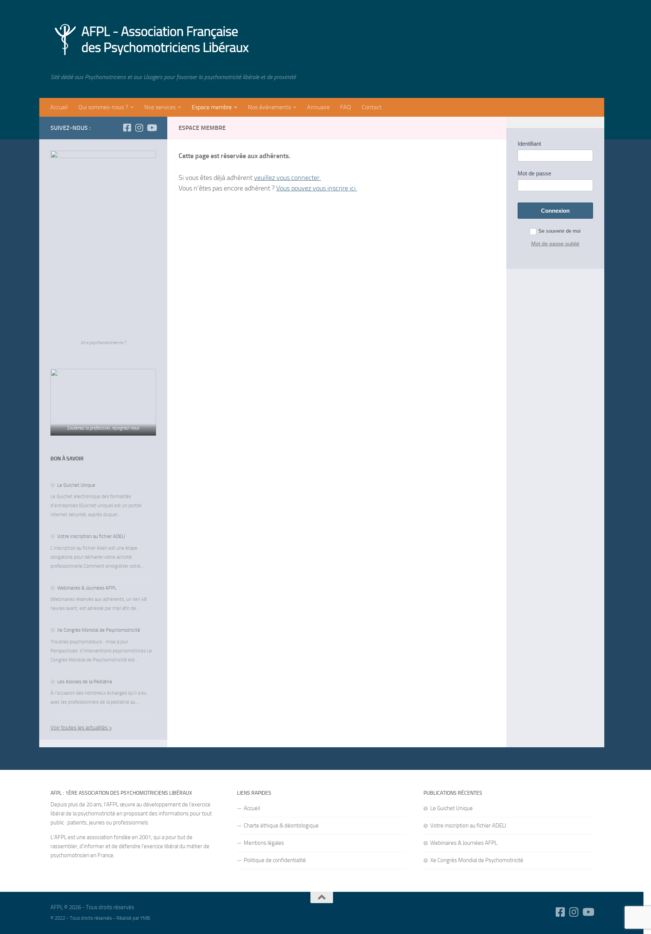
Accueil (59, 107)
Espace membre (212, 107)
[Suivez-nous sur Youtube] (151, 127)
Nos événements (269, 107)
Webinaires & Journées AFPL (86, 588)
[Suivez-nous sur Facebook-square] (127, 127)
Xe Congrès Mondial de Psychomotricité (98, 630)
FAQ (345, 107)
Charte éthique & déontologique (281, 825)
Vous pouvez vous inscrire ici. (316, 188)
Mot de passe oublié (555, 244)
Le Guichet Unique (76, 485)
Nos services (160, 107)
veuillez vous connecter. (287, 178)
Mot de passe (534, 173)
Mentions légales (264, 843)
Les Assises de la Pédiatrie (84, 681)
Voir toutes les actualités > (81, 727)
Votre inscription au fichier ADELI (91, 536)
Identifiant (529, 143)
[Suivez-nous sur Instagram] (139, 127)
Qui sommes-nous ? (103, 107)
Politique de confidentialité (275, 860)
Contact (372, 107)
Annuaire (318, 107)
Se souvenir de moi (559, 231)
